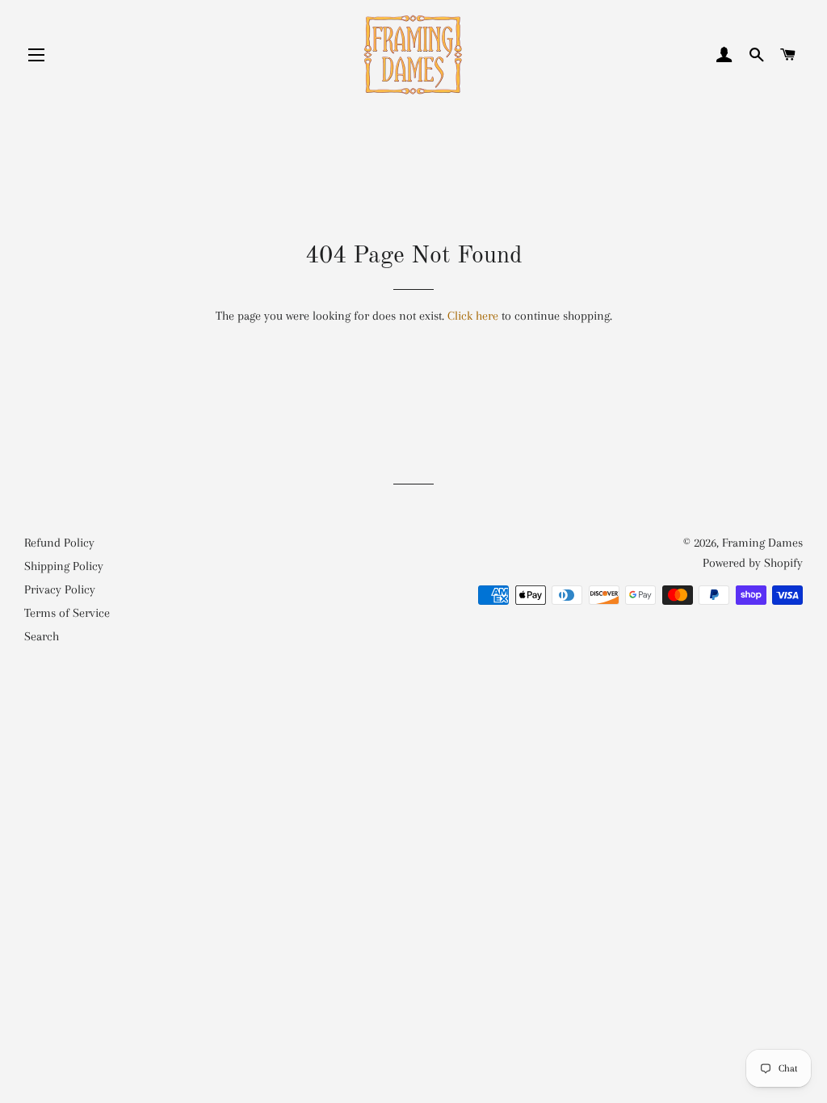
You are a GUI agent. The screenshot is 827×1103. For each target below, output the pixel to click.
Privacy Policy (59, 589)
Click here (472, 315)
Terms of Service (67, 613)
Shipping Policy (63, 566)
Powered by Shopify (753, 563)
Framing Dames (762, 542)
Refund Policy (59, 542)
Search (41, 636)
